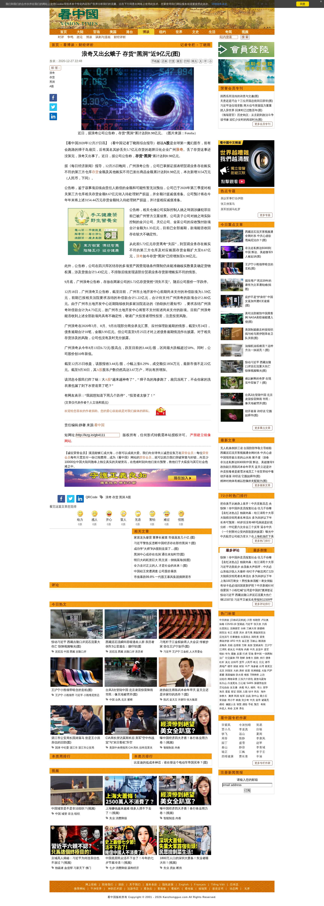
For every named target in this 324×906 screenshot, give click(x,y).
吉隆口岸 (81, 651)
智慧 (239, 704)
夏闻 (259, 733)
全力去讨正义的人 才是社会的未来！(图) (161, 565)
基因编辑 (230, 674)
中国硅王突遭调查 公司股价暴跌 (155, 571)
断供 (179, 867)
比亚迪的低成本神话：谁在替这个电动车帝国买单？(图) (171, 762)
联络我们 (107, 884)
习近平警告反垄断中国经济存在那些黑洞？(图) (165, 543)
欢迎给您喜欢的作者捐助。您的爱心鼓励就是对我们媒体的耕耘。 (108, 410)
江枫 (242, 751)
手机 (250, 704)
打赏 (172, 61)
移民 (253, 687)
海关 (221, 691)
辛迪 (259, 756)
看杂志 (148, 888)
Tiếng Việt (218, 884)
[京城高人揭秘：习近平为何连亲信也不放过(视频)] (76, 827)
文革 (235, 708)
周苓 (225, 738)
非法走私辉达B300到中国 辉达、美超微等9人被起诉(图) (259, 252)
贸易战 (240, 624)
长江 (230, 632)
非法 (71, 813)
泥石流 (59, 651)
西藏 (72, 651)
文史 (195, 32)
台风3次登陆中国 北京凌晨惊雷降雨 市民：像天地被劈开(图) (259, 399)
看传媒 (189, 888)
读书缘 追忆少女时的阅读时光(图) (241, 119)
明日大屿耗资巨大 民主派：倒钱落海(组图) (162, 560)
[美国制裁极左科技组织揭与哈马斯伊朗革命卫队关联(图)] (232, 329)
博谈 (146, 32)
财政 (235, 666)
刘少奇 (245, 700)
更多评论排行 (262, 603)
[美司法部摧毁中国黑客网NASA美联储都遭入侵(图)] (232, 313)
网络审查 (232, 679)
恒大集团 (192, 699)
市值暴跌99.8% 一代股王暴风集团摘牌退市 (162, 576)
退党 (262, 636)
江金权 (185, 651)
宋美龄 (223, 700)
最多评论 (232, 550)
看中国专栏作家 (234, 718)
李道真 (243, 729)
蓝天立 (173, 699)
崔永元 (231, 649)
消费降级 (121, 818)
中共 (238, 641)
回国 (239, 691)
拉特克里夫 (145, 747)
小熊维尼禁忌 (91, 695)
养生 (241, 708)
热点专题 (228, 191)
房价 (241, 670)
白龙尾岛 (232, 683)
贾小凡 (226, 729)
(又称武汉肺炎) (238, 620)
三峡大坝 (251, 628)
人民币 (248, 662)
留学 (265, 687)
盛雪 (242, 742)
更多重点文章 (262, 427)
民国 (236, 695)
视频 (245, 32)
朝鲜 (242, 657)
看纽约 (175, 888)
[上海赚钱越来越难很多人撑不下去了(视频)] (131, 778)
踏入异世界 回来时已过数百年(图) (241, 110)
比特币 (234, 662)
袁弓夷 (248, 632)
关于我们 (135, 884)
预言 (257, 704)
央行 (262, 657)
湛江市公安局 (86, 747)
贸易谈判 (258, 645)
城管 (64, 813)
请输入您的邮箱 (247, 779)
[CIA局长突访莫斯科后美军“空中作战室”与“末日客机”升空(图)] (131, 707)
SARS (250, 683)
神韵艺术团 (115, 888)
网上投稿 (91, 884)
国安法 (223, 632)
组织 (77, 813)
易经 (222, 704)
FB (237, 657)
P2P (269, 670)
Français (200, 884)
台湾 (261, 666)
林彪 (238, 700)
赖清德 (262, 641)
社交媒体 (230, 657)
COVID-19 (230, 624)
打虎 (245, 653)
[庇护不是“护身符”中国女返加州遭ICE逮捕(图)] (232, 296)
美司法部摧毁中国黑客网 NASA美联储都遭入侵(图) (259, 317)
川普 (249, 620)
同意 (302, 3)
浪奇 (52, 72)
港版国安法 (259, 632)
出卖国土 (224, 628)
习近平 (167, 651)
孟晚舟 (223, 645)
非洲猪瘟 (256, 670)
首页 (63, 32)
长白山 (223, 683)
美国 (113, 32)
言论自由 (224, 687)
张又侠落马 (228, 203)
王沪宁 (176, 651)
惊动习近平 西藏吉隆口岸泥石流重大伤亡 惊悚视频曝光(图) (258, 366)
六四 (264, 624)
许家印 (182, 699)
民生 (257, 691)
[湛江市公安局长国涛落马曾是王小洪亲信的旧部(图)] (76, 707)
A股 (52, 86)
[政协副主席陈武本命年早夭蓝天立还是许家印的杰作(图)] (185, 659)
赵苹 (259, 742)
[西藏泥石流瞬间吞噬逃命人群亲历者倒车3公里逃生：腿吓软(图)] (131, 611)
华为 (227, 653)
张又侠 (257, 624)
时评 (61, 37)
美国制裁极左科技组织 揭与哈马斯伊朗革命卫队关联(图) (259, 334)
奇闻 (228, 32)
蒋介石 (264, 695)
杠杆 (221, 662)
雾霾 (221, 674)
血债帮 (68, 867)
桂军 (242, 695)
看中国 (80, 17)
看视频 (162, 888)
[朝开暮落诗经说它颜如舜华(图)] (232, 411)
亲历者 (139, 651)
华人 (247, 687)
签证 (233, 691)
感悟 (244, 704)
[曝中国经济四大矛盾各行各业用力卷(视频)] (185, 707)
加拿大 (249, 657)
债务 (268, 657)
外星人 (223, 708)
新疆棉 (261, 628)
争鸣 (70, 37)
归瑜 (259, 729)
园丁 (225, 742)
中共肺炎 (224, 620)
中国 (66, 651)
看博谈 (69, 45)
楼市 (230, 666)
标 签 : (55, 67)
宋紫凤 (226, 724)
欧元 (255, 662)
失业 (112, 818)
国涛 (57, 747)
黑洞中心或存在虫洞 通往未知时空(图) (159, 554)
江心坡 (242, 683)
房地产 (223, 666)
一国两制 (267, 653)
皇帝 (258, 700)
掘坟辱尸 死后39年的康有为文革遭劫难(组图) (258, 285)
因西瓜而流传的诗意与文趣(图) (239, 96)
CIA (130, 747)
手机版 (156, 61)
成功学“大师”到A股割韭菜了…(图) (156, 548)
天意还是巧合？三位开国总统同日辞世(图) (246, 100)
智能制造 (169, 747)
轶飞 (225, 733)
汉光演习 (224, 636)
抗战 (248, 695)
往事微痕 (235, 636)
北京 (124, 699)
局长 (136, 747)
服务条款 (151, 884)
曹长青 (243, 756)
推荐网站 (79, 888)
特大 (194, 61)
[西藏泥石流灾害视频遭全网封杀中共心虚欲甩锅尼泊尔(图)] (232, 231)
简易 (259, 724)
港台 (129, 32)
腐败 (233, 653)
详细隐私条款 (219, 3)
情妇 (221, 653)
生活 (212, 32)
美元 (227, 662)
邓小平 (231, 700)
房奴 (173, 867)
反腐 (239, 653)
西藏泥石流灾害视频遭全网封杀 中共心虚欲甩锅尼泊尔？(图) (259, 236)
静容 (242, 747)
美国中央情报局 (118, 747)
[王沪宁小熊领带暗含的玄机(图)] (76, 659)
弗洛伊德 (224, 641)
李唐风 (260, 738)
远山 (242, 733)
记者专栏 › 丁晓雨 (195, 45)
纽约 (162, 32)
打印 (187, 61)
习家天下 (79, 867)
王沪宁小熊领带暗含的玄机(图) (71, 690)
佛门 (88, 867)
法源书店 (133, 888)
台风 (118, 699)
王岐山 (253, 641)
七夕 (112, 867)
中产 (247, 666)
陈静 (242, 738)
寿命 (230, 708)
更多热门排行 (262, 540)
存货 (52, 77)
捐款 (121, 884)
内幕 (246, 649)
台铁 (243, 628)
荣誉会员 (188, 452)
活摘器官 (235, 628)
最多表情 (260, 550)
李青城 (260, 747)
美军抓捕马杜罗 (230, 209)
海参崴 (254, 666)
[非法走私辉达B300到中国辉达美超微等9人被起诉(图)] (232, 248)
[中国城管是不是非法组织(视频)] (76, 778)
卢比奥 (264, 620)
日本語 (234, 884)
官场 (96, 32)
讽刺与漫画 (102, 37)
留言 (179, 61)
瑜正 (225, 751)
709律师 (254, 674)
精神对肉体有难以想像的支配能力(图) (243, 480)
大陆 (80, 32)
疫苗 (235, 632)
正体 (164, 61)
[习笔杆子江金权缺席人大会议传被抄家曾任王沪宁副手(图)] (185, 611)
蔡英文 (268, 666)
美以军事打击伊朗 (232, 198)
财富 (241, 666)
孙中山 (255, 695)
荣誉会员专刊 (232, 88)
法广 (221, 657)
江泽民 (223, 649)
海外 (263, 691)
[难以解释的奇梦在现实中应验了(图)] (232, 378)
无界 (247, 888)
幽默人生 (231, 704)
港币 (267, 662)
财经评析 (120, 37)
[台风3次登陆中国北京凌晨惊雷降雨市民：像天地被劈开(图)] (131, 659)
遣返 (227, 691)
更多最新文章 (262, 485)
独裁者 (59, 867)
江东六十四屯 (245, 679)
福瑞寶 (203, 888)
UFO (232, 641)
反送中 (259, 649)
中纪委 (65, 747)
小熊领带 (69, 695)
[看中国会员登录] (246, 49)
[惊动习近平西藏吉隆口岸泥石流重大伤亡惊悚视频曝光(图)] (76, 611)
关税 (230, 645)
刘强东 (228, 670)
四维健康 (228, 756)
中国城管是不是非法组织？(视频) (73, 808)
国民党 (255, 636)
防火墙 (239, 674)
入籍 (245, 691)
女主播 (234, 687)
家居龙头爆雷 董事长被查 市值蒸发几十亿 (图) (164, 537)
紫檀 (130, 699)
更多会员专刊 (262, 123)
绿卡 (250, 691)
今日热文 (59, 604)
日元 (261, 662)
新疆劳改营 (260, 683)
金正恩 (245, 641)
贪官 (266, 649)
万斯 (244, 645)
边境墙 (237, 645)
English (184, 884)
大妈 (235, 670)
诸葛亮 (265, 700)
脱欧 (256, 657)
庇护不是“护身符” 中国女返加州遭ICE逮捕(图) (259, 301)
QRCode (92, 497)
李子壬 (260, 751)
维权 (246, 674)
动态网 (234, 888)
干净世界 (96, 888)
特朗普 (256, 620)
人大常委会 (195, 651)
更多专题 (265, 215)
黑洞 (52, 81)
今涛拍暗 (245, 724)
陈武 (166, 699)
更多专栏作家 (262, 762)
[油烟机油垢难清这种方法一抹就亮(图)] (232, 345)
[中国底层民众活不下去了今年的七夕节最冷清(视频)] (131, 827)
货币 (241, 662)
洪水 (241, 632)
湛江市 (74, 747)
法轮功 (223, 679)
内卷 (177, 747)
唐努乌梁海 (260, 679)
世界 (179, 32)
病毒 (221, 624)
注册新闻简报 (232, 772)
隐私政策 (168, 884)
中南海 (239, 649)
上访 (262, 674)
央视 (241, 687)
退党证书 (218, 888)
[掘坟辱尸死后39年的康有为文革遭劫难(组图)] (232, 280)
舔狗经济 (133, 867)
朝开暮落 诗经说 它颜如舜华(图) (240, 476)
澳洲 (230, 695)
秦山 (225, 747)
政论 (80, 37)
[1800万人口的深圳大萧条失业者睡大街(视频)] (185, 827)
